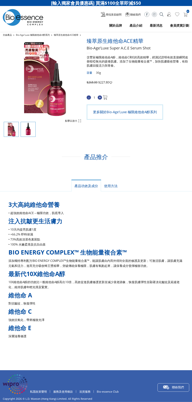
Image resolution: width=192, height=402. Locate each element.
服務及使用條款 (63, 391)
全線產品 (7, 34)
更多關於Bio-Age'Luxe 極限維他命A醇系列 (125, 112)
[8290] (105, 97)
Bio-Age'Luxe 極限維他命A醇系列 (33, 34)
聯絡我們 (178, 387)
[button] (110, 82)
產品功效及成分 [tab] (86, 186)
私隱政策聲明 (38, 391)
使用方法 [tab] (111, 186)
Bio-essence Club (108, 391)
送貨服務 (85, 391)
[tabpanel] (96, 3)
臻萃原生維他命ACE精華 (66, 34)
